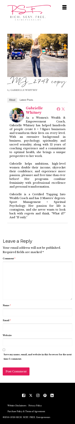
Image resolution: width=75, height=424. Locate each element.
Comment (9, 258)
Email (7, 320)
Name (7, 305)
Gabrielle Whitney (23, 90)
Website (7, 335)
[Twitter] (63, 109)
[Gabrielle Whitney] (16, 115)
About (12, 100)
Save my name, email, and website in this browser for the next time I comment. (38, 356)
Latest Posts (26, 100)
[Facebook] (58, 109)
